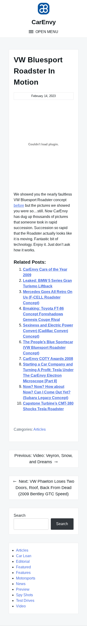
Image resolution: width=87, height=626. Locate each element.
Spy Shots (24, 595)
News (21, 584)
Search (20, 515)
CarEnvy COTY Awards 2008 (48, 359)
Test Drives (25, 601)
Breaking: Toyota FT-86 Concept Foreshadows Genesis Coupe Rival (43, 314)
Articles (39, 429)
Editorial (23, 561)
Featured (23, 567)
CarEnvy (44, 22)
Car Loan (23, 556)
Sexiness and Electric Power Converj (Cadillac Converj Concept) (48, 330)
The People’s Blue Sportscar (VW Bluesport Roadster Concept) (48, 347)
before (19, 205)
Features (23, 573)
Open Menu (46, 32)
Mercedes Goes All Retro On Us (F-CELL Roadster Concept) (47, 297)
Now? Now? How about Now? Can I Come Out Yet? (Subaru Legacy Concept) (47, 392)
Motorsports (25, 578)
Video (21, 606)
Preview (22, 589)
